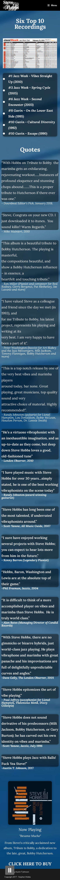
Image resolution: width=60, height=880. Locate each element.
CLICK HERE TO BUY (30, 863)
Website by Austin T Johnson (17, 872)
